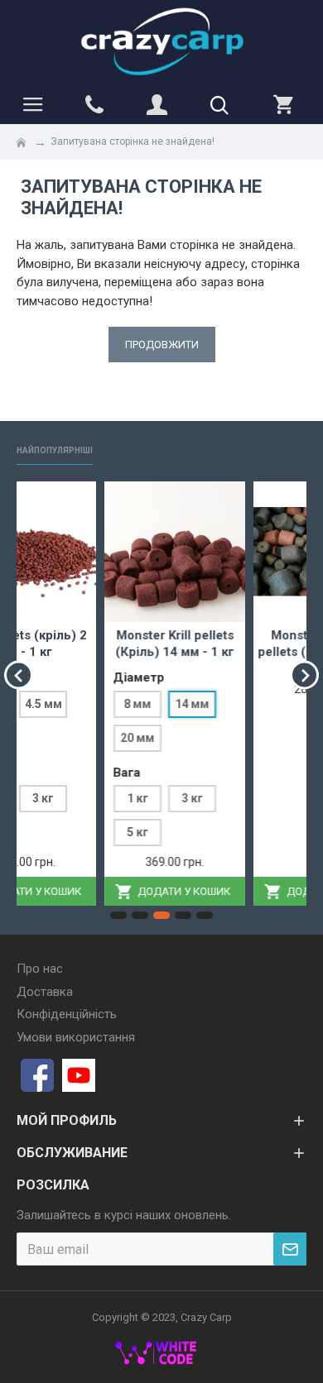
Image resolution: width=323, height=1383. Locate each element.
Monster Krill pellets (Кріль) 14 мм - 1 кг (104, 643)
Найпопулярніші (55, 450)
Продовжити (162, 344)
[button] (18, 675)
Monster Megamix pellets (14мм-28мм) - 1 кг (252, 651)
